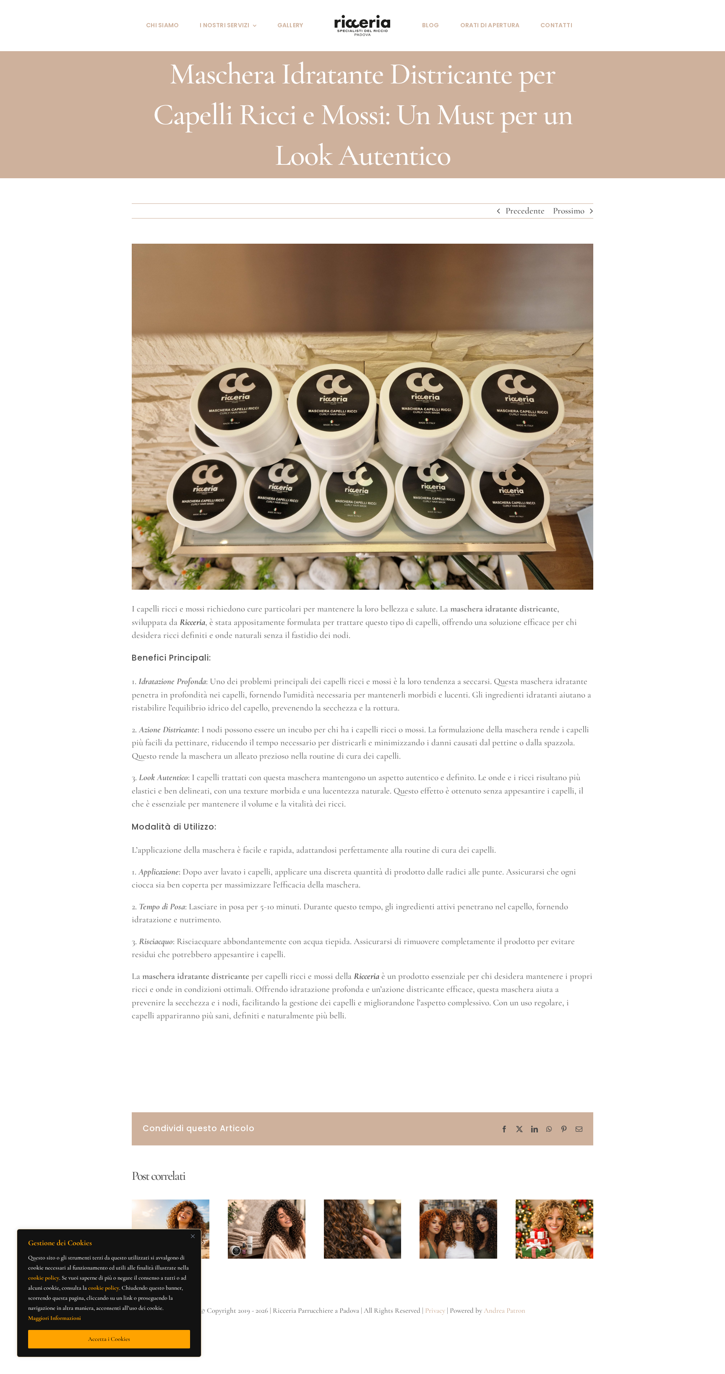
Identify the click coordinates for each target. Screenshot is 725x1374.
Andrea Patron (504, 1310)
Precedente (525, 211)
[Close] (193, 1236)
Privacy (435, 1310)
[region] (109, 1293)
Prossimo (568, 211)
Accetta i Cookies (109, 1339)
